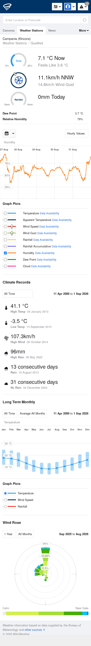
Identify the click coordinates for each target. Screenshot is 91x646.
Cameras (9, 30)
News (52, 30)
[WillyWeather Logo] (10, 6)
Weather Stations (31, 30)
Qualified (37, 43)
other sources (33, 629)
